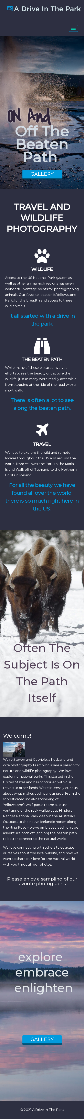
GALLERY (42, 174)
